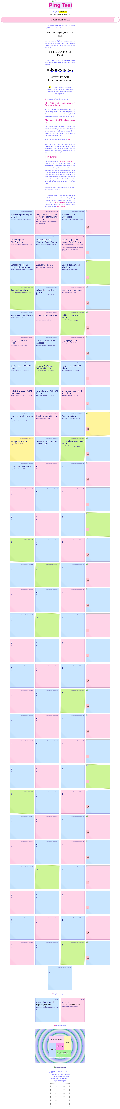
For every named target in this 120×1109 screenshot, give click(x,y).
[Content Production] (60, 1067)
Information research (56, 1039)
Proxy (67, 1042)
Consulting (52, 1049)
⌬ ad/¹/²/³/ (88, 227)
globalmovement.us (60, 69)
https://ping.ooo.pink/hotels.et (70, 1006)
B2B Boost (60, 1046)
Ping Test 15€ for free (63, 1053)
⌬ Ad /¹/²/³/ (60, 1057)
